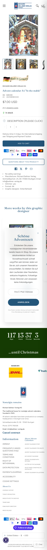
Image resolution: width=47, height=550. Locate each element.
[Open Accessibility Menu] (6, 540)
